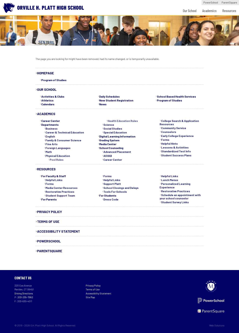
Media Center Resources (61, 187)
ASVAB (107, 155)
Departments (50, 124)
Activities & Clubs (52, 96)
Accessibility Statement (58, 231)
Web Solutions (216, 325)
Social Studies (112, 128)
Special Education (115, 132)
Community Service (173, 128)
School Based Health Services (176, 96)
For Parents (49, 199)
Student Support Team (60, 195)
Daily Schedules (109, 96)
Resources (229, 10)
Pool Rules (57, 159)
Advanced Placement (117, 151)
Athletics (47, 100)
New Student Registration (116, 100)
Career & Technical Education (64, 132)
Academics (209, 10)
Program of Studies (53, 80)
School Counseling (111, 148)
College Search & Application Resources (179, 122)
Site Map (90, 297)
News (103, 104)
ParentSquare (229, 2)
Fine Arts (51, 144)
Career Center (50, 120)
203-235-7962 (25, 297)
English (50, 136)
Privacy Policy (49, 212)
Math (48, 151)
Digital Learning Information (117, 136)
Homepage (45, 73)
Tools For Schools (115, 191)
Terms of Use (48, 221)
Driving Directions (24, 293)
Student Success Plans (176, 155)
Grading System (109, 140)
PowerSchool (210, 2)
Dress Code (110, 199)
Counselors (168, 131)
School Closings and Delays (121, 187)
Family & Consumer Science (63, 140)
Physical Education (57, 155)
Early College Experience (177, 135)
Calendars (47, 104)
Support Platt (112, 183)
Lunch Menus (169, 180)
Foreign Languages (58, 148)
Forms (165, 139)
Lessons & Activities (175, 147)
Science (108, 124)
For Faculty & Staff (53, 176)
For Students (107, 195)
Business (51, 128)
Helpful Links (53, 180)
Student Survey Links (175, 202)
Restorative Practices (59, 191)
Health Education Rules (123, 120)
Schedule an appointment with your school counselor (180, 196)
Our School (189, 10)
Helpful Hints (169, 143)
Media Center (107, 144)
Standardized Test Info (176, 151)
